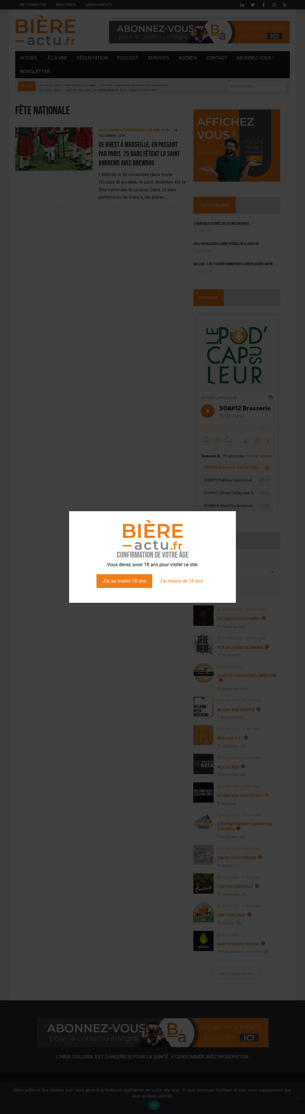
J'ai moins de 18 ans (181, 581)
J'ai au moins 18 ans (124, 581)
